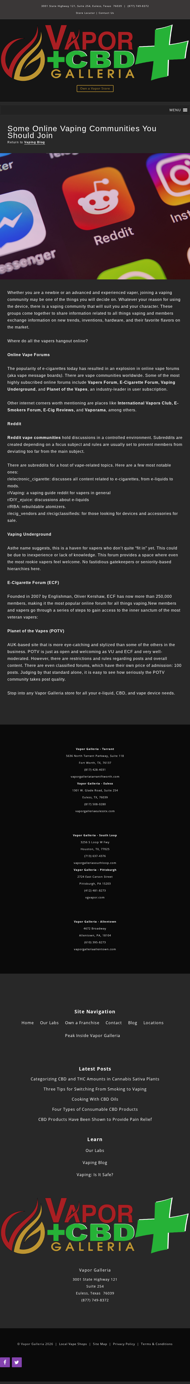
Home (28, 1022)
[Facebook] (5, 1362)
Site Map (100, 1344)
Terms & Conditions (157, 1344)
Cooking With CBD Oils (95, 1099)
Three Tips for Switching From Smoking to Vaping (95, 1089)
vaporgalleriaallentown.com (95, 949)
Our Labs (49, 1022)
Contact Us (106, 13)
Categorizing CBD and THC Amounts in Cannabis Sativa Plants (95, 1079)
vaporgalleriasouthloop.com (95, 863)
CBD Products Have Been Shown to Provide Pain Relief (95, 1119)
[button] (175, 110)
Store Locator (85, 13)
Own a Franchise (82, 1022)
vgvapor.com (95, 897)
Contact (114, 1022)
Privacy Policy (124, 1344)
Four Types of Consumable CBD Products (95, 1109)
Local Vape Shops (73, 1344)
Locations (153, 1022)
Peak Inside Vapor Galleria (92, 1035)
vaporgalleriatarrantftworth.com (95, 776)
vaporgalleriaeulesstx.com (95, 811)
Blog (132, 1022)
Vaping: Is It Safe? (95, 1174)
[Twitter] (17, 1362)
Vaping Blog (34, 142)
